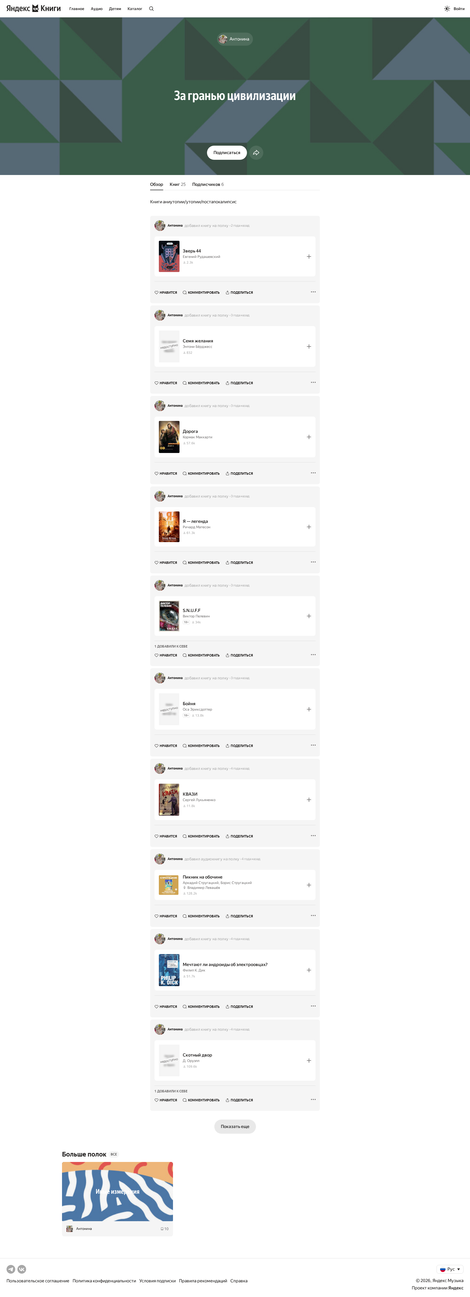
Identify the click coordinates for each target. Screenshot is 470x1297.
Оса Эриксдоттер (197, 709)
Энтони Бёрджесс (197, 347)
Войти (459, 9)
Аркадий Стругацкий (201, 883)
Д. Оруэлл (191, 1061)
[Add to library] (309, 256)
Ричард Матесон (196, 527)
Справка (239, 1280)
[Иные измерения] (117, 1191)
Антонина (175, 225)
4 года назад (240, 768)
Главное (76, 9)
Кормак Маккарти (197, 437)
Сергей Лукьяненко (199, 800)
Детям (115, 9)
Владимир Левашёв (203, 888)
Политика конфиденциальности (104, 1280)
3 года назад (240, 315)
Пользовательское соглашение (38, 1280)
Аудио (97, 9)
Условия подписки (157, 1280)
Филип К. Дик (194, 970)
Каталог (135, 9)
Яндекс (455, 1287)
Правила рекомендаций (203, 1280)
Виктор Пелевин (196, 616)
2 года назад (240, 225)
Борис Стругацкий (236, 883)
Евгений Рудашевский (201, 257)
